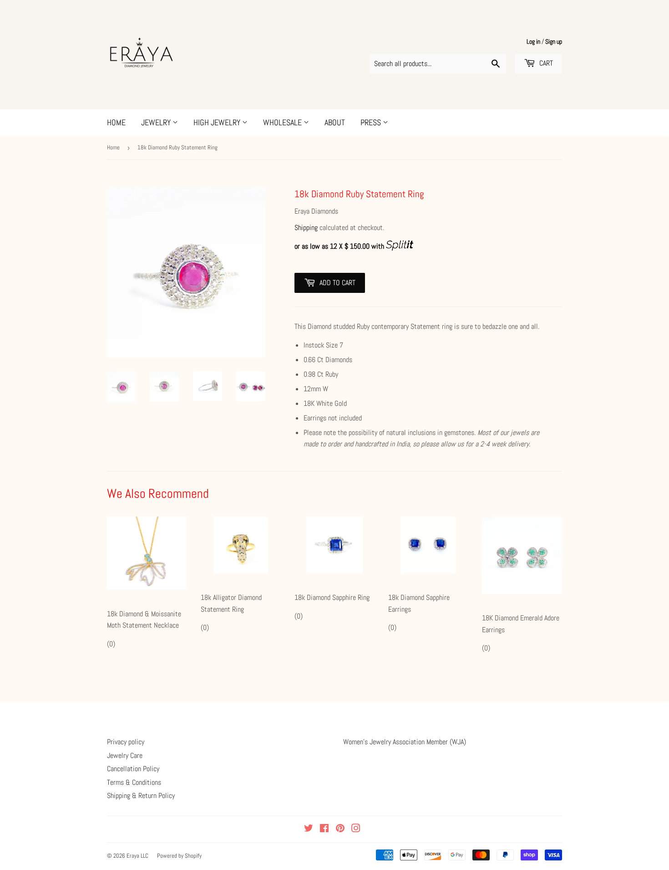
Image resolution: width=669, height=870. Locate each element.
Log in (533, 42)
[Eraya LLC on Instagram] (355, 829)
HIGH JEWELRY (217, 122)
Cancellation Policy (133, 768)
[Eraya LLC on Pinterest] (340, 829)
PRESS (371, 122)
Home (113, 147)
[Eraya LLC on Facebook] (324, 829)
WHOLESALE (283, 122)
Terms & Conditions (134, 782)
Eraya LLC (137, 856)
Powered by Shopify (179, 856)
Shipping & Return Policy (141, 795)
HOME (116, 122)
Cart (545, 63)
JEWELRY (156, 122)
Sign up (553, 42)
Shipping (306, 227)
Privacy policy (125, 742)
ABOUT (334, 122)
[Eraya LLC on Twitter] (308, 829)
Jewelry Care (124, 755)
